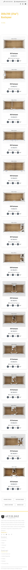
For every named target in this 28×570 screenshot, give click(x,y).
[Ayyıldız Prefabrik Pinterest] (11, 534)
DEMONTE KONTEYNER (9, 504)
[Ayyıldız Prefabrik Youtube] (25, 4)
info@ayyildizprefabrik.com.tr (21, 1)
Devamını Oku (3, 532)
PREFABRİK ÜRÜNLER (7, 499)
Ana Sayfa (3, 22)
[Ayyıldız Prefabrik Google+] (9, 534)
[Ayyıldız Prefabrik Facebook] (20, 4)
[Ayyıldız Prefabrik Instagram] (23, 4)
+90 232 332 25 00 (8, 1)
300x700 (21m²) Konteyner (15, 58)
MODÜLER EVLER (20, 504)
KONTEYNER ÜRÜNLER (20, 499)
